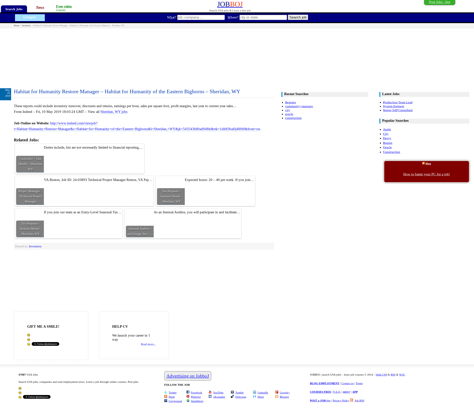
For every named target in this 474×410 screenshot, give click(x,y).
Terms (359, 383)
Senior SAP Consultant (398, 110)
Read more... (148, 344)
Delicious (240, 396)
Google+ (285, 392)
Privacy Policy (341, 400)
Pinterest (196, 396)
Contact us (347, 383)
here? (233, 17)
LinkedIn (263, 392)
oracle (289, 114)
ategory (29, 17)
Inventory (26, 25)
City (386, 134)
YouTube (218, 392)
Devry (387, 138)
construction (293, 118)
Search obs (14, 9)
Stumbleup (197, 401)
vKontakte (219, 396)
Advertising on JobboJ (187, 375)
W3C (402, 374)
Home (16, 25)
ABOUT (346, 392)
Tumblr (239, 392)
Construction (391, 152)
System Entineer (393, 106)
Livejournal (175, 401)
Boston (387, 143)
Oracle (387, 147)
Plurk (172, 396)
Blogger (284, 396)
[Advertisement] (237, 56)
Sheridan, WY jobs (113, 112)
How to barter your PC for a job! (426, 174)
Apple (387, 129)
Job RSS (359, 400)
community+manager (299, 106)
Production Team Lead (398, 102)
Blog (428, 163)
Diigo (261, 396)
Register (290, 102)
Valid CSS (381, 374)
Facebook (196, 392)
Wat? (171, 17)
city (287, 110)
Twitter (173, 392)
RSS (393, 374)
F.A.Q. (337, 391)
